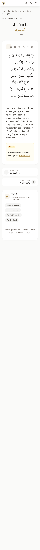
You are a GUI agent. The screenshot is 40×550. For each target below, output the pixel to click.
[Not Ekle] (15, 47)
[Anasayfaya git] (3, 3)
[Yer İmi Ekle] (11, 47)
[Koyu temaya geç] (31, 3)
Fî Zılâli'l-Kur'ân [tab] (13, 210)
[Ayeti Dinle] (28, 47)
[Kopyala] (19, 47)
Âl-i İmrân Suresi (25, 11)
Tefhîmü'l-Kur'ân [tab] (13, 215)
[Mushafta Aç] (32, 47)
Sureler (14, 11)
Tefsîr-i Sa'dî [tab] (12, 220)
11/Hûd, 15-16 (24, 156)
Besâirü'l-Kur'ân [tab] (13, 205)
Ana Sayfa (6, 11)
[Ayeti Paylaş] (24, 47)
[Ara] (26, 3)
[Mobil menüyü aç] (35, 3)
